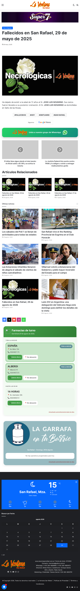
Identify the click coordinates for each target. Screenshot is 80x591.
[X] (11, 572)
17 (7, 541)
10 (7, 537)
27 (40, 545)
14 (51, 537)
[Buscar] (77, 5)
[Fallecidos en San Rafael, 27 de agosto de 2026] (66, 184)
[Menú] (3, 5)
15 (62, 537)
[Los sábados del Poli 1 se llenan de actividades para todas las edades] (20, 219)
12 (29, 537)
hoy (33, 115)
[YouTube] (13, 572)
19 (29, 541)
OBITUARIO (44, 115)
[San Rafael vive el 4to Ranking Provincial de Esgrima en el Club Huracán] (60, 219)
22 (62, 541)
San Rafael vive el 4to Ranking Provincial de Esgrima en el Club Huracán (58, 235)
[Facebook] (8, 572)
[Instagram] (16, 572)
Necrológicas (7, 28)
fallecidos (21, 115)
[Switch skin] (74, 5)
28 (51, 545)
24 (7, 545)
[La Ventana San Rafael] (40, 4)
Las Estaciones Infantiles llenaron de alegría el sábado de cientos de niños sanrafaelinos (19, 270)
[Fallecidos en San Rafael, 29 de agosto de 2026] (13, 184)
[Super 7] (40, 17)
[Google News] (44, 122)
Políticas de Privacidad (61, 580)
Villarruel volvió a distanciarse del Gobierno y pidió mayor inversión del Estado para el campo (58, 270)
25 (18, 545)
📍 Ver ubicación (30, 357)
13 (40, 537)
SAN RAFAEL (60, 115)
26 (29, 545)
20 (40, 541)
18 (18, 541)
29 (62, 545)
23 (73, 541)
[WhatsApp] (18, 572)
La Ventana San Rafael (45, 580)
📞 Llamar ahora (15, 357)
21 (51, 541)
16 (73, 537)
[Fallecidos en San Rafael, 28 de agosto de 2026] (40, 184)
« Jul (3, 555)
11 (18, 537)
